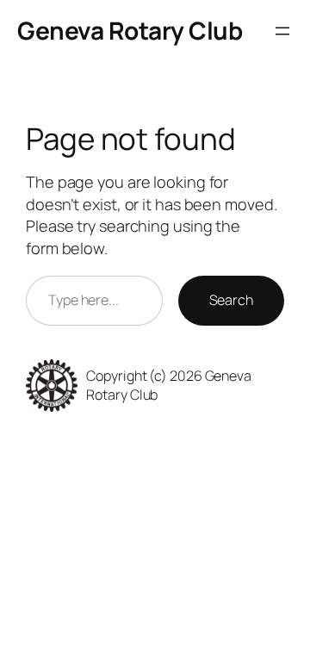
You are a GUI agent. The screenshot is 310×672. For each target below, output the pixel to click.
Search (231, 299)
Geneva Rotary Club (129, 30)
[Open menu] (282, 31)
